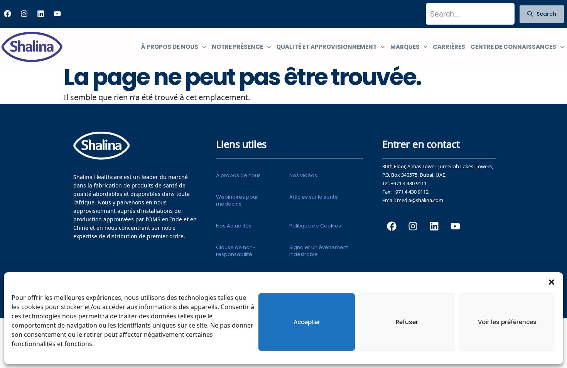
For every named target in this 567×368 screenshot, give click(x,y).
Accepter (307, 322)
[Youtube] (57, 14)
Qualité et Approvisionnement (326, 47)
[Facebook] (7, 14)
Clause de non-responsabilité (235, 251)
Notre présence (237, 47)
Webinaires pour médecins (237, 200)
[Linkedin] (40, 14)
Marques (405, 47)
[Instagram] (24, 14)
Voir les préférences (507, 322)
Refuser (407, 322)
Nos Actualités (233, 225)
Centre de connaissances (513, 47)
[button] (551, 282)
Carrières (449, 47)
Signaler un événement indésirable (318, 251)
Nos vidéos (303, 175)
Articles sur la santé (313, 197)
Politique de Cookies (315, 225)
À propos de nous (169, 47)
